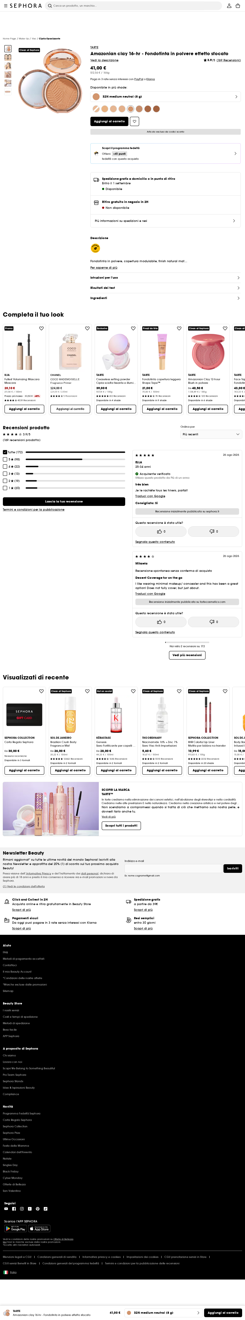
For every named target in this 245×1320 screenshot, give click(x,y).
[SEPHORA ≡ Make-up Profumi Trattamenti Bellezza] (26, 6)
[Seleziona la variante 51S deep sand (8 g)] (156, 108)
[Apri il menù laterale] (6, 6)
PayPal (138, 79)
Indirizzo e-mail (134, 861)
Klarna (150, 79)
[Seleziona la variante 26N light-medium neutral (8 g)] (113, 108)
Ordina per (188, 426)
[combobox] (211, 434)
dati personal (89, 873)
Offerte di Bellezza (63, 1239)
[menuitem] (229, 5)
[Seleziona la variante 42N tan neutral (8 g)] (147, 108)
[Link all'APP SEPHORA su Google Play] (15, 1228)
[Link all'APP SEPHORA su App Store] (39, 1228)
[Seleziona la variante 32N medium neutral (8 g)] (130, 108)
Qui (5, 1242)
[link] (64, 501)
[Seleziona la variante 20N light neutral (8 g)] (104, 108)
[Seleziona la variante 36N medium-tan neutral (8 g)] (139, 108)
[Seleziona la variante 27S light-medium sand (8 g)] (122, 108)
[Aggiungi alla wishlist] (41, 328)
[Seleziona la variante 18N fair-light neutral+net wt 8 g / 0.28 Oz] (96, 108)
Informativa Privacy (38, 873)
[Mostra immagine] (7, 48)
